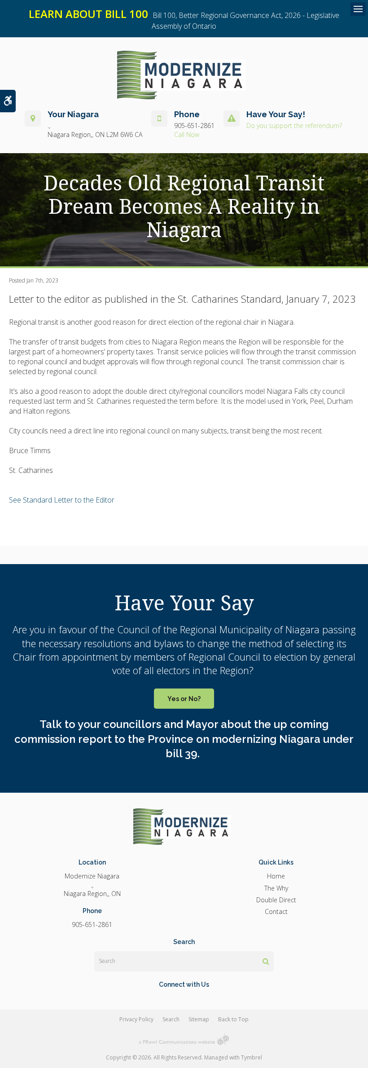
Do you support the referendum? (294, 125)
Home (276, 876)
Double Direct (276, 900)
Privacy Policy (136, 1019)
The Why (276, 888)
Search (171, 1019)
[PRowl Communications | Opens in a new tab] (184, 1039)
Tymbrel (251, 1057)
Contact (276, 911)
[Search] (266, 961)
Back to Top (233, 1019)
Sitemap (198, 1019)
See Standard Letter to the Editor (62, 500)
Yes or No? (184, 698)
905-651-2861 (194, 125)
